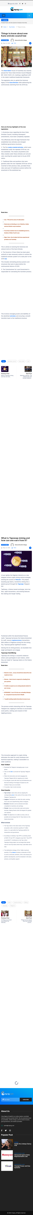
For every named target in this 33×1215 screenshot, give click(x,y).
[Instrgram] (25, 3)
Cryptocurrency (17, 902)
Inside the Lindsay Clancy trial (22, 1144)
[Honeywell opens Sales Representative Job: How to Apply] (7, 1155)
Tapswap (5, 905)
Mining (26, 902)
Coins (9, 902)
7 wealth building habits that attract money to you (17, 699)
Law (28, 361)
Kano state (21, 361)
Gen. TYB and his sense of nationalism (14, 219)
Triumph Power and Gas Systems (22, 1166)
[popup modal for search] (29, 15)
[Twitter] (22, 3)
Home (4, 27)
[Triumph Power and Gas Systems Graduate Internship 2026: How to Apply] (7, 1166)
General (16, 1142)
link (12, 771)
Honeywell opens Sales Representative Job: (22, 1155)
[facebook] (19, 3)
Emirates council (12, 361)
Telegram (12, 905)
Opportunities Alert (19, 1153)
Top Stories (12, 27)
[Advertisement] (16, 105)
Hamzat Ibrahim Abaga (21, 40)
